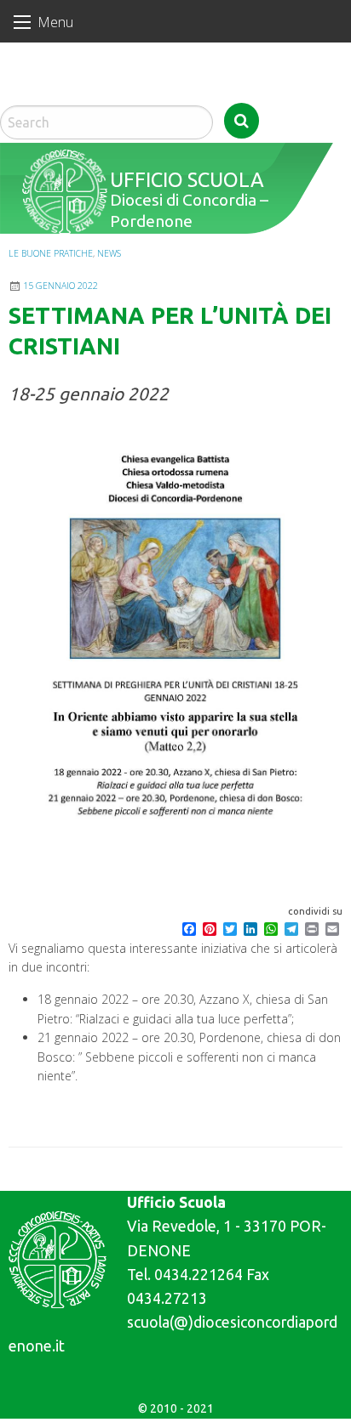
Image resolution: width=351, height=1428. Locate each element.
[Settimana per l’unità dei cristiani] (175, 648)
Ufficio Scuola (183, 179)
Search (241, 120)
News (109, 253)
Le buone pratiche (51, 253)
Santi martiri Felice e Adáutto (74, 93)
